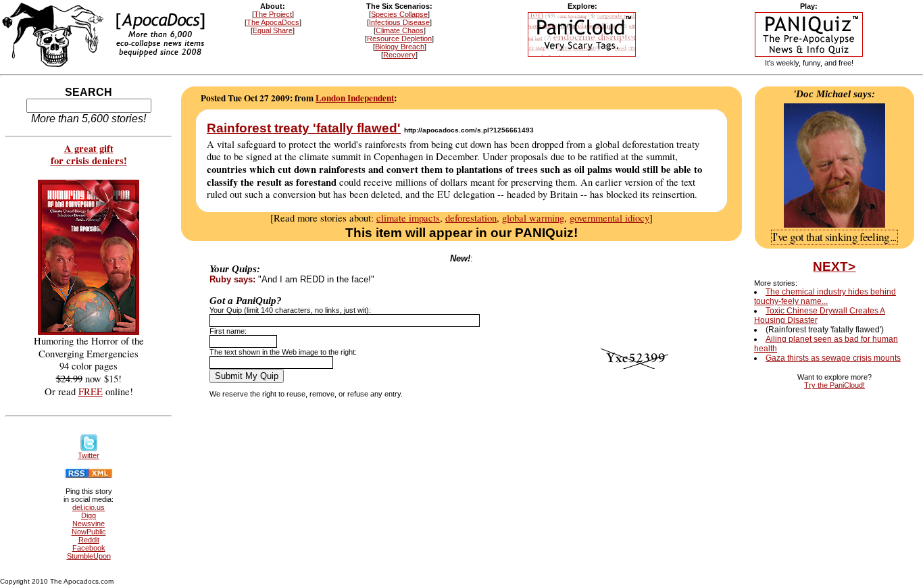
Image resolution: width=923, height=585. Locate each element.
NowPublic (89, 532)
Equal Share (273, 30)
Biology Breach (399, 47)
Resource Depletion (399, 38)
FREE (90, 391)
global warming (533, 217)
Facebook (88, 548)
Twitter (88, 455)
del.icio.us (88, 507)
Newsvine (88, 523)
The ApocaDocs (273, 22)
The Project (273, 14)
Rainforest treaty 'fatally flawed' (304, 128)
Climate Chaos (400, 30)
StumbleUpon (89, 556)
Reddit (88, 540)
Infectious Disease (399, 22)
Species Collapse (399, 14)
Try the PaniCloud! (834, 385)
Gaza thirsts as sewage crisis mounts (833, 358)
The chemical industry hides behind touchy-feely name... (825, 296)
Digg (88, 515)
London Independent (355, 98)
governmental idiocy (609, 217)
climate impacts (408, 217)
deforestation (471, 217)
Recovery (399, 55)
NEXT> (834, 266)
